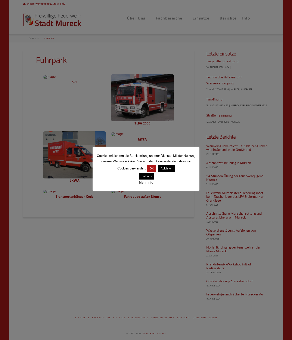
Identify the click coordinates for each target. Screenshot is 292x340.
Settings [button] (147, 176)
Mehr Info (146, 182)
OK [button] (152, 168)
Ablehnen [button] (166, 168)
